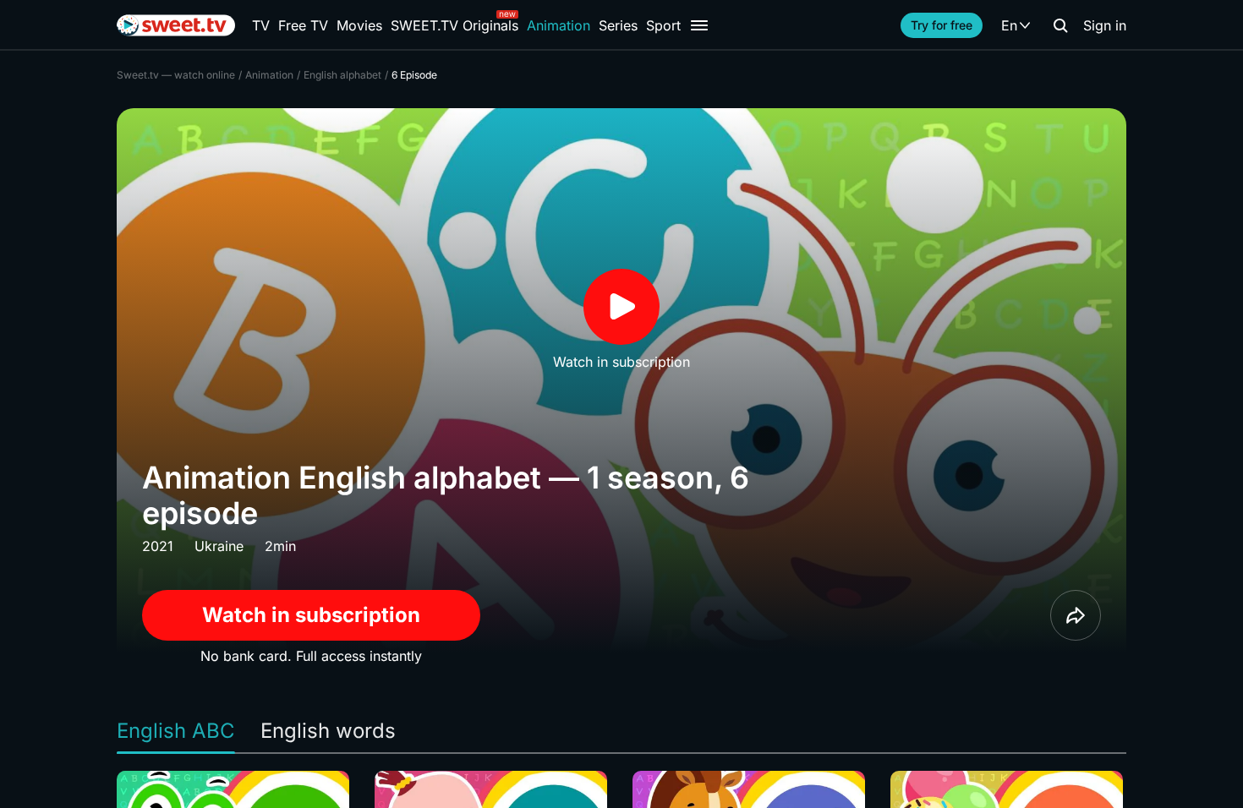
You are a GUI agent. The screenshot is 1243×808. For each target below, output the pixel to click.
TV (261, 25)
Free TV (303, 25)
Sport (663, 25)
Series (618, 25)
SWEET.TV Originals (454, 25)
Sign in (1104, 25)
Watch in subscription (311, 615)
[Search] (1060, 25)
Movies (359, 25)
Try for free (941, 25)
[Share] (1075, 615)
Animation (558, 25)
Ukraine (219, 546)
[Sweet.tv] (176, 25)
